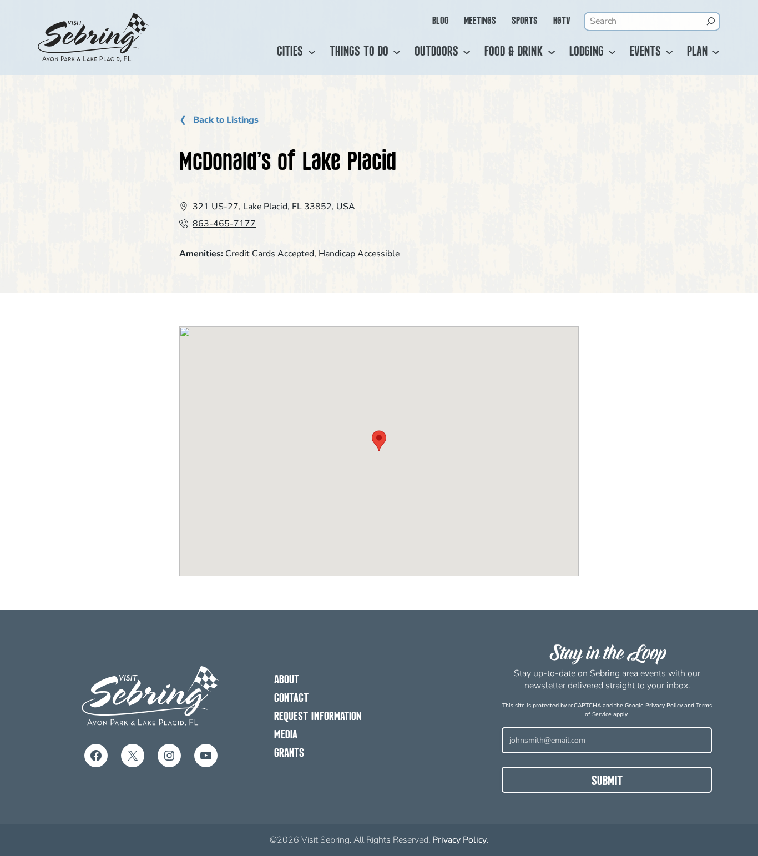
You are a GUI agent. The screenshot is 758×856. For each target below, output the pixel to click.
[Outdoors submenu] (467, 52)
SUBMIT (607, 781)
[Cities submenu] (312, 52)
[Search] (710, 21)
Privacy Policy (664, 705)
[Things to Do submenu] (397, 52)
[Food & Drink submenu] (551, 52)
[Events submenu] (669, 52)
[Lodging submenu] (612, 52)
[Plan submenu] (716, 52)
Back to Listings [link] (225, 120)
